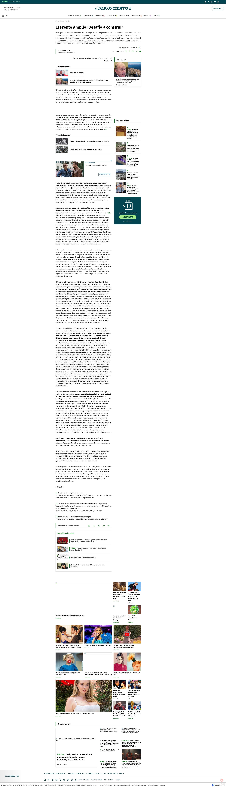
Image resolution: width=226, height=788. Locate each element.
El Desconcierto (60, 21)
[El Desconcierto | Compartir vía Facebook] (126, 51)
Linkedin (60, 780)
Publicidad (111, 779)
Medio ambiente (73, 16)
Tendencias (99, 16)
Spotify (64, 780)
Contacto (118, 779)
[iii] (109, 213)
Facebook (45, 780)
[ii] (106, 129)
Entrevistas (135, 16)
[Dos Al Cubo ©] (218, 786)
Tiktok (68, 780)
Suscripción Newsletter (96, 779)
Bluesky (75, 780)
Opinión (146, 16)
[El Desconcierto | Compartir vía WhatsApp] (133, 51)
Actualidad (87, 16)
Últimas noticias (49, 773)
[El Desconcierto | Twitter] (208, 1)
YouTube (56, 779)
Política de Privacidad (84, 779)
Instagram (52, 780)
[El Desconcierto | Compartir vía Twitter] (129, 51)
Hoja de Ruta (111, 16)
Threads (72, 780)
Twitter (49, 779)
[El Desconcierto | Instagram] (211, 1)
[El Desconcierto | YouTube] (215, 1)
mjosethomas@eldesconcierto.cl (123, 785)
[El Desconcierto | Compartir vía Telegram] (140, 51)
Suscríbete (128, 217)
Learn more (103, 174)
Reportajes (123, 16)
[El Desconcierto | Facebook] (205, 1)
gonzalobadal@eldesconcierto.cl (157, 785)
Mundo (155, 16)
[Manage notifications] (221, 780)
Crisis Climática (16, 2)
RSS (105, 779)
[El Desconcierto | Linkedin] (217, 1)
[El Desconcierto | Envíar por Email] (136, 51)
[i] (67, 117)
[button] (218, 8)
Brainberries (89, 163)
